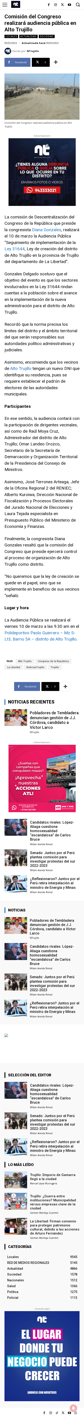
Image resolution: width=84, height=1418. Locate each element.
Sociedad (47, 36)
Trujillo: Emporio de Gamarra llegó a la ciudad (52, 1177)
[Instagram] (55, 5)
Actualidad (28, 36)
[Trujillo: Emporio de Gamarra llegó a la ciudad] (15, 1180)
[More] (55, 62)
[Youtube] (69, 5)
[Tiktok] (57, 1413)
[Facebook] (48, 5)
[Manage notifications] (73, 1408)
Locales (11, 36)
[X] (62, 5)
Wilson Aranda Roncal (41, 844)
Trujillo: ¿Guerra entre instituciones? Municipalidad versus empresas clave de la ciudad (53, 1202)
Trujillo (55, 667)
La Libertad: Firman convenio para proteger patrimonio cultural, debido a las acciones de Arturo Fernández (54, 1227)
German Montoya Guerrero (44, 1212)
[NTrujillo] (8, 51)
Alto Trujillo (20, 368)
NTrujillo (33, 51)
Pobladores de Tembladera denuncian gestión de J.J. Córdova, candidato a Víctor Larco (54, 720)
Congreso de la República (53, 661)
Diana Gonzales (46, 229)
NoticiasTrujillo (35, 667)
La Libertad (13, 667)
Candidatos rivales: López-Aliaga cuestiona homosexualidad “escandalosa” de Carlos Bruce (52, 831)
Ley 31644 (14, 248)
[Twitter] (63, 1413)
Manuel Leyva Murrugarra (43, 1183)
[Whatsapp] (76, 1413)
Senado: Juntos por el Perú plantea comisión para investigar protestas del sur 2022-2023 (52, 859)
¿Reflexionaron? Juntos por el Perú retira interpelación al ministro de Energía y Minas (55, 883)
